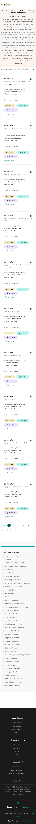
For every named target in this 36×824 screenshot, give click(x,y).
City (17, 755)
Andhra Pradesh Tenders (14, 563)
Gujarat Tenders (11, 597)
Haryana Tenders (11, 600)
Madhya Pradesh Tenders (14, 627)
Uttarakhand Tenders (13, 682)
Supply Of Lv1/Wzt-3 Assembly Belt (15, 443)
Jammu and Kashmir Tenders (16, 607)
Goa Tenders (9, 593)
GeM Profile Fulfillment (17, 773)
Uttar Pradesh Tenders (13, 679)
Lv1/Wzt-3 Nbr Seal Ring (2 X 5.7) (15, 174)
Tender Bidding (17, 767)
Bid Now (23, 105)
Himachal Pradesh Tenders (15, 604)
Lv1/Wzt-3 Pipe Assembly (12, 311)
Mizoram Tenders (11, 641)
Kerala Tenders (10, 617)
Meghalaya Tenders (12, 638)
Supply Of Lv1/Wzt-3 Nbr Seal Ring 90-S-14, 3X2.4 (18, 129)
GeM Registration (17, 770)
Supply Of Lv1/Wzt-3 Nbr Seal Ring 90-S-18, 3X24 (18, 220)
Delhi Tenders (10, 590)
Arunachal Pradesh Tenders (15, 566)
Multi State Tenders (12, 644)
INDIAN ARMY (9, 79)
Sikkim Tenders (10, 665)
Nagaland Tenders (12, 648)
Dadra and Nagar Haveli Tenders (17, 583)
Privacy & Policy (17, 729)
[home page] (7, 4)
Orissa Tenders (10, 651)
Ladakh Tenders (11, 621)
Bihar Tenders (10, 573)
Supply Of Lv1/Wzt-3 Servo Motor (15, 399)
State (17, 751)
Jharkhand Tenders (12, 610)
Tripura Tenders (11, 675)
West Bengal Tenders (13, 685)
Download (11, 110)
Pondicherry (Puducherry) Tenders (18, 655)
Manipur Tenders (11, 634)
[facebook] (21, 821)
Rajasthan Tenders (12, 662)
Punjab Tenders (11, 658)
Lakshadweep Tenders (13, 624)
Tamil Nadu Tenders (12, 668)
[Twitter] (24, 821)
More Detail (10, 114)
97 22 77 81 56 (23, 807)
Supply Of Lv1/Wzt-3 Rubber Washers (16, 487)
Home (12, 16)
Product (17, 745)
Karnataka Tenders (12, 614)
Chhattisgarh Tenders (13, 580)
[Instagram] (28, 821)
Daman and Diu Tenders (14, 587)
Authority (17, 748)
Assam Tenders (10, 569)
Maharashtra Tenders (13, 631)
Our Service (17, 726)
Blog (16, 733)
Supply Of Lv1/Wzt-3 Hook (12, 355)
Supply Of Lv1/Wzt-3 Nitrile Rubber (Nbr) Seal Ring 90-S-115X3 (17, 83)
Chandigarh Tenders (12, 576)
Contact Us (17, 723)
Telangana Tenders (12, 672)
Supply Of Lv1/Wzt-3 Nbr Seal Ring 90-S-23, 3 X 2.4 (17, 266)
